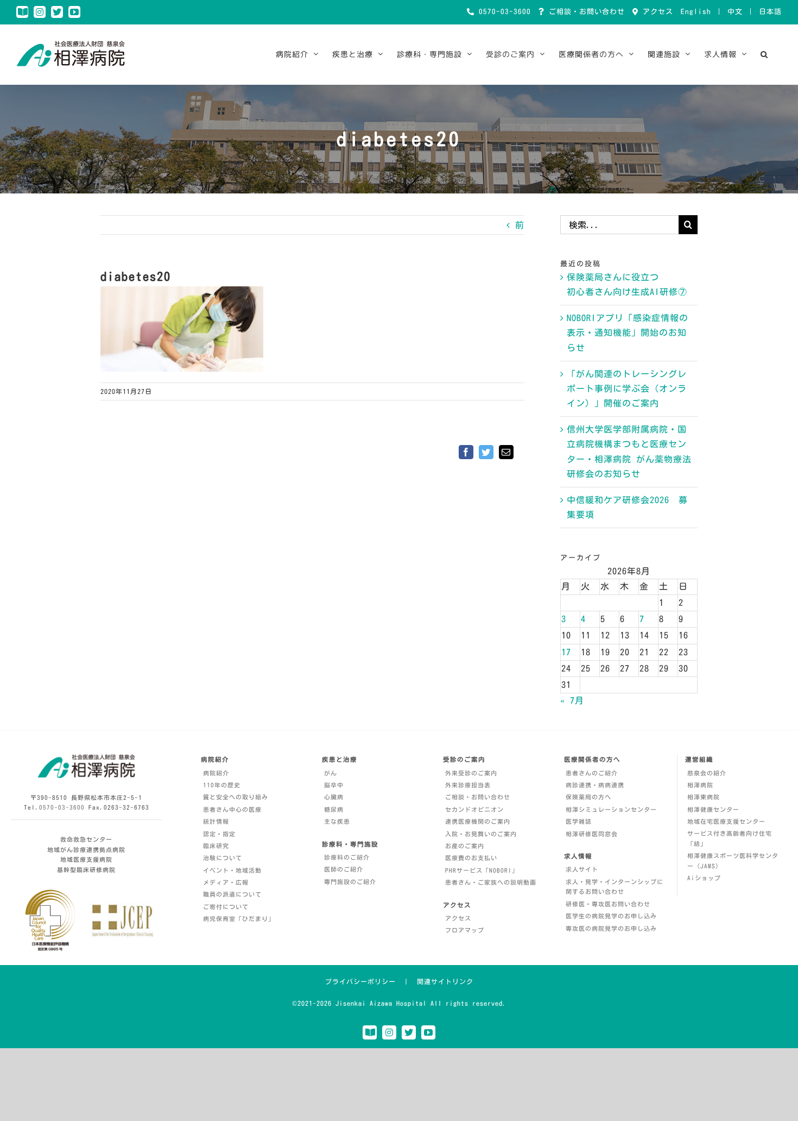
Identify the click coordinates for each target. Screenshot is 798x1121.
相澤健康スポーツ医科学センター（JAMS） (732, 861)
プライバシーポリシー (360, 981)
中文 (735, 11)
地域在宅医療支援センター (726, 821)
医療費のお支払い (471, 858)
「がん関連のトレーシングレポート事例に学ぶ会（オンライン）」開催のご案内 (627, 389)
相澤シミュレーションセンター (611, 809)
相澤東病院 (703, 797)
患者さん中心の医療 (232, 809)
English (696, 11)
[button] (764, 54)
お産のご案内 (464, 846)
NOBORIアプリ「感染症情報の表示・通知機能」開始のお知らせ (627, 333)
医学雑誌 (579, 821)
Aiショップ (704, 878)
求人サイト (582, 869)
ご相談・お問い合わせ (584, 11)
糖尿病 (334, 809)
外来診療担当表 (468, 785)
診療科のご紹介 (347, 857)
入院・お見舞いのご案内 (481, 834)
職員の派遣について (232, 894)
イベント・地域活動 (232, 870)
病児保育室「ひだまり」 (239, 919)
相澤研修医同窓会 (592, 834)
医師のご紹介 (343, 869)
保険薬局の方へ (588, 797)
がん (330, 773)
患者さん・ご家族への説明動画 (490, 882)
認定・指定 (219, 834)
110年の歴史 (221, 785)
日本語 (770, 11)
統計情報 (216, 821)
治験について (222, 858)
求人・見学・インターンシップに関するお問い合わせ (614, 887)
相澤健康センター (713, 809)
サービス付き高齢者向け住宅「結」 (729, 838)
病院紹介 (216, 773)
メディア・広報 (226, 882)
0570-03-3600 (502, 11)
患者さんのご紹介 (592, 773)
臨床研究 (216, 846)
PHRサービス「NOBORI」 (481, 870)
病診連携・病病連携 (595, 785)
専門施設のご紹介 (350, 882)
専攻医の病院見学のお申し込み (611, 928)
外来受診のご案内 (471, 773)
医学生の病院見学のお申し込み (611, 916)
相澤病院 (700, 785)
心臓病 (334, 797)
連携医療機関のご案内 (477, 821)
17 (566, 652)
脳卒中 (334, 785)
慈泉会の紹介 (706, 773)
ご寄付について (226, 907)
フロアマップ (464, 930)
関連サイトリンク (445, 981)
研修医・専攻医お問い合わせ (608, 904)
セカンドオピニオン (474, 809)
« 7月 (572, 700)
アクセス (655, 11)
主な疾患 (337, 821)
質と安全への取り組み (235, 797)
